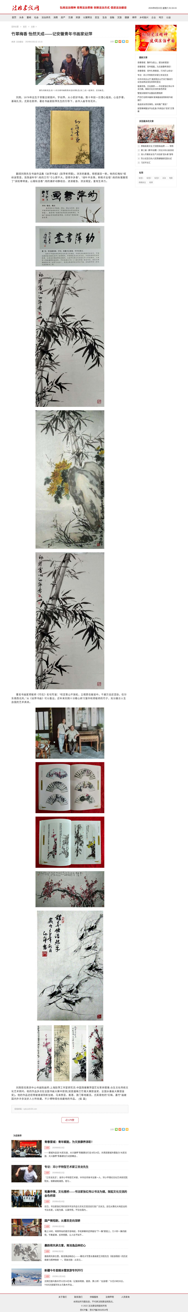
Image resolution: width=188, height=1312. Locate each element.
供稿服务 (94, 1297)
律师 (134, 17)
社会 (36, 17)
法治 (164, 178)
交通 (70, 17)
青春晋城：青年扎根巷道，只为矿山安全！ (155, 71)
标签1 (141, 178)
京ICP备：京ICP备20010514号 (94, 1310)
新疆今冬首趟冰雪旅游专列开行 (63, 1270)
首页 (14, 17)
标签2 (149, 178)
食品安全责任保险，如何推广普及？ (152, 104)
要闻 (29, 17)
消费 (55, 17)
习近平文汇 (146, 163)
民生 (97, 17)
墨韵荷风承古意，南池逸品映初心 (65, 1245)
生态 (104, 17)
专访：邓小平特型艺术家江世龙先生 (66, 1166)
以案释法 (87, 17)
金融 (112, 17)
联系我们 (78, 1297)
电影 (171, 178)
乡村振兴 (144, 17)
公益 (168, 17)
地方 (161, 17)
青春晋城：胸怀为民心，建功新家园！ (153, 62)
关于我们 (62, 1297)
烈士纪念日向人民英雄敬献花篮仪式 (156, 158)
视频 (151, 182)
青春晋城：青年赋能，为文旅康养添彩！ (69, 1141)
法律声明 (110, 1297)
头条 (21, 17)
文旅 (119, 17)
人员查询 (125, 1297)
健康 (127, 17)
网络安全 (142, 182)
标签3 (156, 178)
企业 (153, 17)
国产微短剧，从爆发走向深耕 (62, 1220)
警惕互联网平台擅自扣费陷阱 (150, 93)
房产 (63, 17)
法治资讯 (46, 17)
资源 (78, 17)
